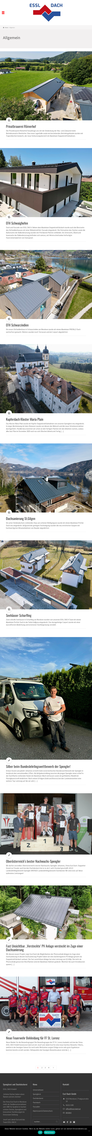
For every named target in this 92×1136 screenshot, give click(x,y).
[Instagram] (74, 1122)
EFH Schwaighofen (17, 223)
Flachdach (36, 1102)
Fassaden (36, 1107)
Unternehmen (38, 1090)
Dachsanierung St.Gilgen (20, 518)
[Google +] (70, 1122)
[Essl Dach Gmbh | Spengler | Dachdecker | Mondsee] (46, 12)
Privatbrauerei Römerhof (21, 126)
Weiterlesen (49, 1132)
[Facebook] (67, 1122)
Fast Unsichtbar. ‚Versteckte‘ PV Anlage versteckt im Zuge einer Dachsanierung (44, 947)
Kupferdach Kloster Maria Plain (24, 419)
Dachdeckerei (38, 1098)
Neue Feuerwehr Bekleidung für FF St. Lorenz (33, 1037)
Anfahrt (69, 1113)
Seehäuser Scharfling (18, 615)
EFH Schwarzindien (17, 324)
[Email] (64, 1122)
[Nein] (89, 1131)
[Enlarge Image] (46, 85)
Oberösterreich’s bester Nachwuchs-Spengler (33, 861)
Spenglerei (37, 1094)
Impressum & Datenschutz (43, 1111)
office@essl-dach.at (73, 1109)
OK (40, 1132)
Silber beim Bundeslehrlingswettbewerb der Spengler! (38, 766)
